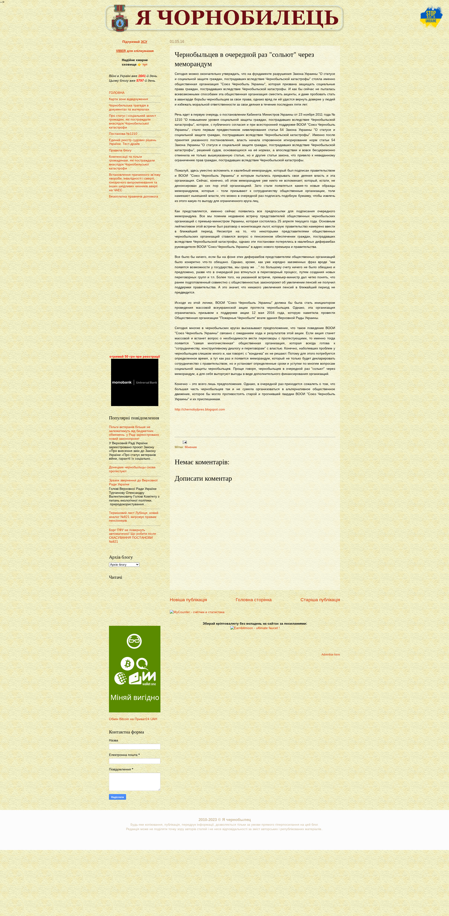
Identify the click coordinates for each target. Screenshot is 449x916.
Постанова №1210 (123, 134)
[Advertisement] (256, 422)
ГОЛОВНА (116, 93)
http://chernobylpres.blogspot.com (200, 409)
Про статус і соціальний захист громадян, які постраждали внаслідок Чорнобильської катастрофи (132, 121)
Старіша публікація (320, 599)
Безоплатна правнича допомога (133, 196)
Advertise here (331, 654)
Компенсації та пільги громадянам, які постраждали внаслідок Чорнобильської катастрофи (132, 162)
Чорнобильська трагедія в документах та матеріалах (129, 107)
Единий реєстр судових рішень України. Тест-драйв (132, 142)
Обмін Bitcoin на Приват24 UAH (133, 719)
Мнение (191, 447)
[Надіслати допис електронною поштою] (184, 442)
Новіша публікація (188, 599)
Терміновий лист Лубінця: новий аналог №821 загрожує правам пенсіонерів (133, 516)
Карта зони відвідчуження (128, 99)
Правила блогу (120, 150)
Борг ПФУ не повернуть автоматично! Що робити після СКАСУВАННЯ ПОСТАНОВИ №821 (132, 535)
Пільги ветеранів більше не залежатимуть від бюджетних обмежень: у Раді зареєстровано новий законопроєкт (134, 432)
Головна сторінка (254, 599)
